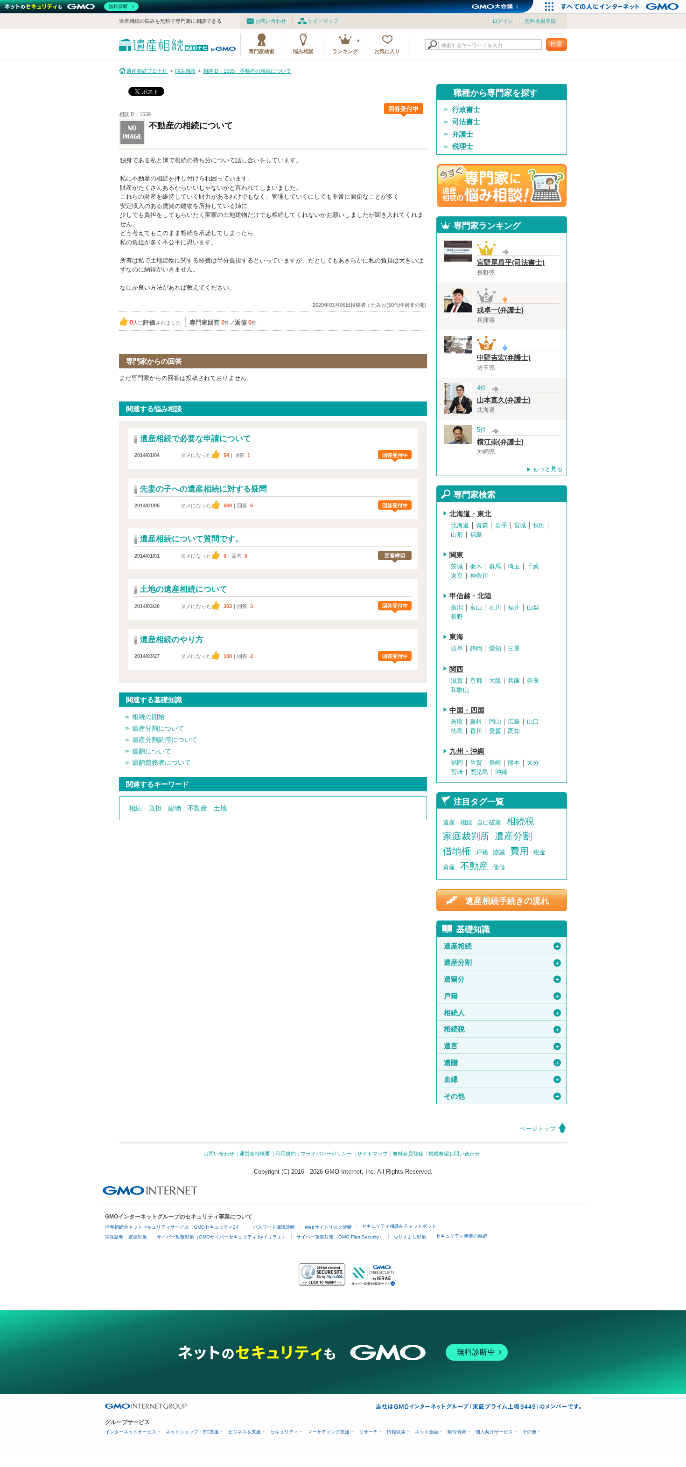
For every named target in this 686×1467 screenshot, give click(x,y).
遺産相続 (502, 946)
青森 (482, 525)
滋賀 (457, 681)
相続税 (520, 821)
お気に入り (387, 51)
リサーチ (368, 1431)
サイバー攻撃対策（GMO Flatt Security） (340, 1236)
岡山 (495, 722)
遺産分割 (513, 836)
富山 (476, 607)
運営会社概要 (254, 1153)
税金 (539, 852)
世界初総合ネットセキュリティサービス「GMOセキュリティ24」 (174, 1227)
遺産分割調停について (164, 739)
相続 (135, 808)
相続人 (502, 1013)
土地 (220, 808)
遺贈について (151, 751)
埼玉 (514, 566)
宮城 (520, 525)
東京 (457, 576)
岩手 (501, 525)
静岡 (476, 648)
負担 (154, 808)
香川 (476, 731)
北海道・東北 (470, 514)
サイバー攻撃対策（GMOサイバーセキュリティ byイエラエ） (222, 1236)
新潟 (457, 607)
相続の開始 (148, 716)
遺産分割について (158, 728)
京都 (476, 681)
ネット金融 (426, 1431)
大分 (533, 763)
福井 (514, 607)
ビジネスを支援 (244, 1431)
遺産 (449, 822)
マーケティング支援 (329, 1431)
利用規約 (285, 1153)
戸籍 (482, 852)
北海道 (460, 525)
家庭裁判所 (466, 836)
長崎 (495, 763)
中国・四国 (466, 710)
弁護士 (462, 134)
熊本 (514, 763)
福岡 (457, 763)
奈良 (533, 681)
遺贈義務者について (161, 762)
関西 (456, 669)
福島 (476, 535)
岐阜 (457, 648)
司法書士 (466, 121)
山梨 (533, 607)
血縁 (502, 1079)
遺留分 (502, 979)
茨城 (457, 566)
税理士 (462, 146)
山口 (533, 722)
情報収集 (396, 1431)
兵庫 (514, 681)
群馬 (495, 566)
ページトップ (537, 1128)
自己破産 (489, 822)
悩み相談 (303, 51)
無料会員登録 (540, 21)
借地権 (457, 851)
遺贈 (502, 1062)
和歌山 (460, 690)
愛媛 (495, 731)
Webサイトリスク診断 (328, 1227)
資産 (449, 867)
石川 (495, 607)
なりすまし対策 (409, 1236)
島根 (476, 722)
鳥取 (457, 722)
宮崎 (457, 772)
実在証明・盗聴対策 (126, 1236)
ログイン (502, 21)
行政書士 (466, 109)
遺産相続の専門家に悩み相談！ (501, 185)
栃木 (476, 566)
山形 (457, 535)
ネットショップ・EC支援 (192, 1431)
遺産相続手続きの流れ (507, 901)
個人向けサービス (494, 1431)
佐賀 (476, 763)
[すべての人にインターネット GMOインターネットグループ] (621, 6)
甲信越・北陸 (470, 596)
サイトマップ (323, 21)
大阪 (495, 681)
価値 (499, 867)
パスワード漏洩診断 (274, 1227)
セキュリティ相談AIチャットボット (399, 1226)
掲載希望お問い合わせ (454, 1153)
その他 (502, 1096)
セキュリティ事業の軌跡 (461, 1236)
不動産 (197, 808)
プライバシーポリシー (326, 1153)
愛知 (495, 648)
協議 (499, 852)
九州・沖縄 (466, 751)
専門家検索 (261, 51)
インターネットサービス (130, 1431)
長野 (457, 617)
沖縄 (501, 772)
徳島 (457, 731)
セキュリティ (284, 1431)
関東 (456, 555)
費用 (519, 851)
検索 (556, 44)
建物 (174, 808)
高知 (514, 731)
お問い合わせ (270, 21)
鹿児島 (479, 772)
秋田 (539, 525)
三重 (514, 648)
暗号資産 (457, 1431)
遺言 (502, 1046)
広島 (514, 722)
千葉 (533, 566)
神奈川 (479, 576)
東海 (456, 637)
